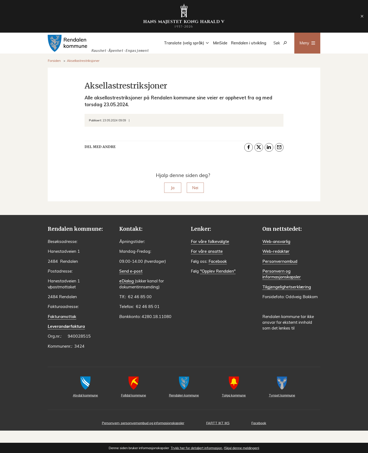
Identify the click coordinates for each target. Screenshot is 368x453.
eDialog (127, 280)
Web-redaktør (276, 251)
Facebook (217, 261)
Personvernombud (279, 261)
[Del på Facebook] (248, 147)
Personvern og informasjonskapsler (281, 274)
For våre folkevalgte (210, 241)
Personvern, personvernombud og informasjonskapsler (143, 423)
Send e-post (130, 271)
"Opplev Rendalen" (218, 271)
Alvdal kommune (85, 395)
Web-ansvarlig (276, 241)
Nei (195, 187)
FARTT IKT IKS (218, 423)
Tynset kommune (282, 395)
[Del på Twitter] (258, 147)
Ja (173, 187)
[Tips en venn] (279, 147)
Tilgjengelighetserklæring (286, 286)
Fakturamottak (62, 316)
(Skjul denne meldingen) (241, 448)
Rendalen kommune (184, 395)
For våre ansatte (207, 251)
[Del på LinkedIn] (269, 147)
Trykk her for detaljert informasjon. (197, 448)
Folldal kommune (133, 395)
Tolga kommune (234, 395)
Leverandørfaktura (66, 326)
